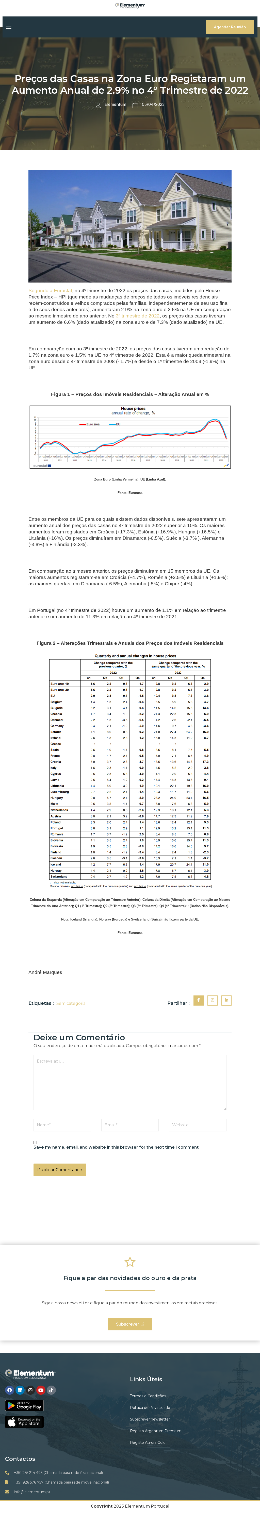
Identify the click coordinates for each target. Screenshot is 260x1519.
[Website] (197, 1126)
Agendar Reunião (230, 27)
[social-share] (198, 1000)
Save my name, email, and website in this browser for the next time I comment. (117, 1147)
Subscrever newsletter (150, 1419)
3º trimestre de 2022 (138, 315)
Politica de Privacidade (150, 1407)
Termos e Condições (148, 1396)
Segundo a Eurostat (50, 290)
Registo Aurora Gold (148, 1442)
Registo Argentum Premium (156, 1431)
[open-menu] (8, 27)
